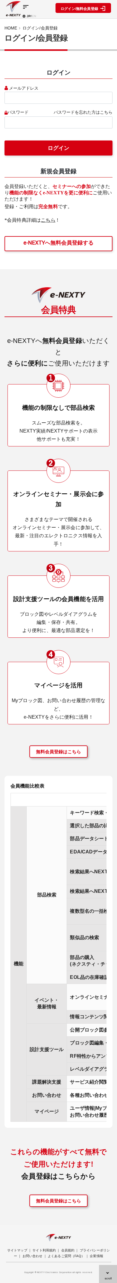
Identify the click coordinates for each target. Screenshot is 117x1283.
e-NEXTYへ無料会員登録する (58, 242)
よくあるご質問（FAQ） (66, 1256)
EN (34, 16)
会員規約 (68, 1250)
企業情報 (96, 1256)
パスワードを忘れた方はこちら (83, 112)
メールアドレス (23, 88)
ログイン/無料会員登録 (80, 9)
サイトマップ (17, 1250)
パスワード (18, 112)
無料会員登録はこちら (58, 751)
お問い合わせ (32, 1256)
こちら (48, 220)
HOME (10, 28)
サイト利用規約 (44, 1250)
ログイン (58, 148)
